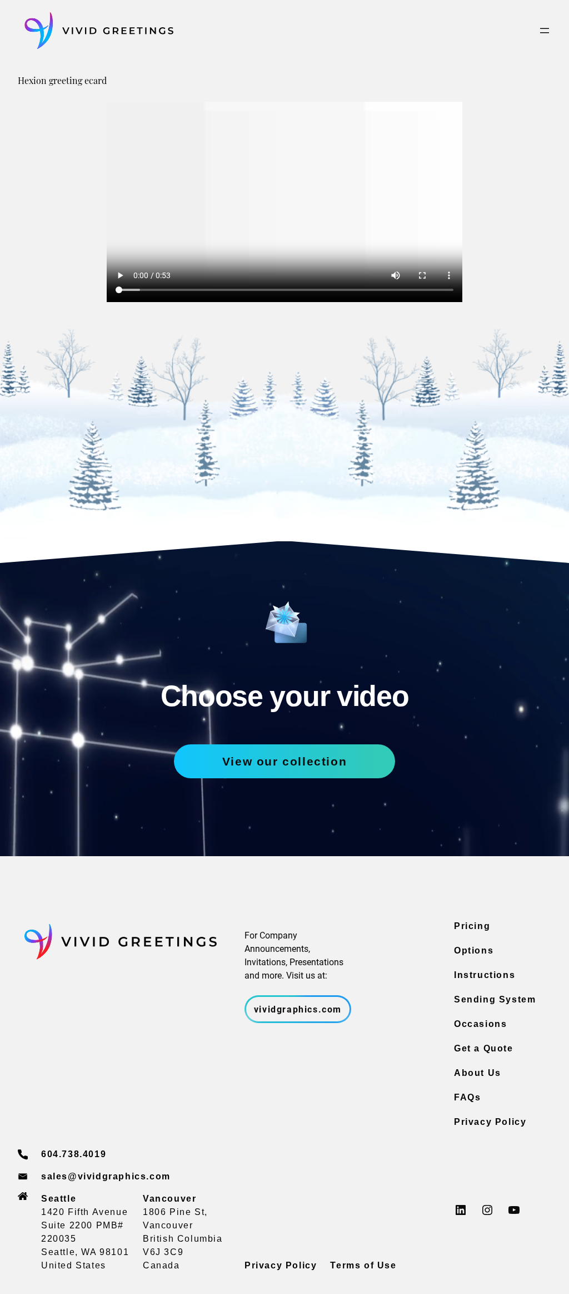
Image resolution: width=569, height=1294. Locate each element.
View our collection (284, 761)
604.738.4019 (73, 1154)
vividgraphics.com (298, 1009)
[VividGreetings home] (95, 31)
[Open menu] (544, 30)
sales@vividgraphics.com (106, 1176)
